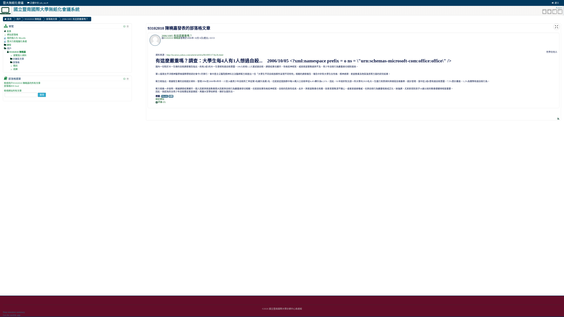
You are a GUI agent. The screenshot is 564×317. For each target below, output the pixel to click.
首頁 (9, 31)
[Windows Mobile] (554, 11)
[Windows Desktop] (560, 11)
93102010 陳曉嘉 (172, 38)
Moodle (164, 96)
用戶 (18, 19)
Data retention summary (14, 312)
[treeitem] (67, 31)
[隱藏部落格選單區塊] (124, 79)
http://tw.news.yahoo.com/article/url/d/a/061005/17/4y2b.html (195, 55)
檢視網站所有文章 (13, 91)
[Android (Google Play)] (549, 11)
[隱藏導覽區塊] (124, 26)
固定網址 (160, 99)
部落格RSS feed (11, 86)
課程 (9, 45)
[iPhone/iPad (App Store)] (544, 11)
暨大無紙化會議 (13, 3)
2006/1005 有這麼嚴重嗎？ (177, 35)
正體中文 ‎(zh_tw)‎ (38, 3)
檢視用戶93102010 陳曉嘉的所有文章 (22, 83)
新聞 (171, 96)
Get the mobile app (11, 315)
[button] (357, 102)
